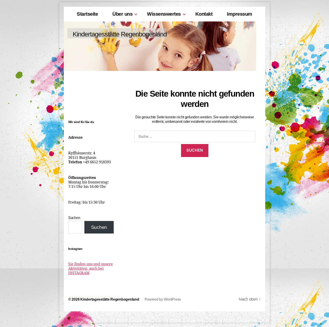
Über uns (122, 14)
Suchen (74, 218)
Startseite (87, 14)
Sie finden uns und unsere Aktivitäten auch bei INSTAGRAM (90, 268)
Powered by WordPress (163, 299)
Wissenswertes (164, 14)
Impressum (239, 14)
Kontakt (204, 14)
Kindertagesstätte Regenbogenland (120, 34)
